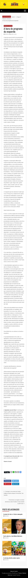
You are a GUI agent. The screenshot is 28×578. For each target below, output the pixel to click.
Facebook (7, 481)
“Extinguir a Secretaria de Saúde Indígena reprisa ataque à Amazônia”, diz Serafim (13, 493)
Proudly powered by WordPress (10, 573)
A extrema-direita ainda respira (11, 558)
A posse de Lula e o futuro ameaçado (12, 514)
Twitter (16, 481)
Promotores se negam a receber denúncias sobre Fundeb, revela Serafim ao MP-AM (14, 501)
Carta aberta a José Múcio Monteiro (12, 536)
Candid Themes (16, 575)
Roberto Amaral (8, 25)
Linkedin (16, 484)
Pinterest (8, 484)
